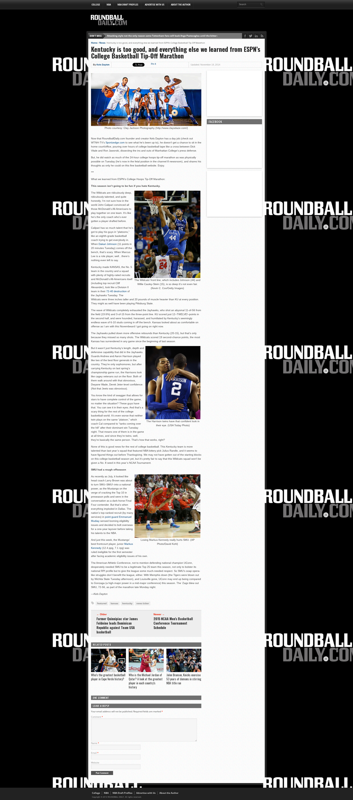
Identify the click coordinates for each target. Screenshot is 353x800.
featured (102, 603)
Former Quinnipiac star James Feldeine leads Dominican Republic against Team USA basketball (117, 625)
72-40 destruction (116, 291)
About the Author (180, 4)
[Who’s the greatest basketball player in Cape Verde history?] (108, 671)
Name (95, 743)
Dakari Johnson (108, 244)
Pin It (153, 64)
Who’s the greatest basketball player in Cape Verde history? (108, 677)
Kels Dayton (103, 64)
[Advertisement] (198, 20)
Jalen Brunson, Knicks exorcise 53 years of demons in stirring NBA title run (183, 679)
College (96, 4)
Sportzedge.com (115, 142)
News (102, 42)
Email (95, 752)
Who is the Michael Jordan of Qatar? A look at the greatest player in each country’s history (146, 681)
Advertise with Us (154, 4)
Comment (97, 716)
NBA (109, 4)
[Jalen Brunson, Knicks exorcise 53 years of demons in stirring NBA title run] (183, 671)
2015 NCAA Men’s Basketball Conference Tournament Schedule (173, 623)
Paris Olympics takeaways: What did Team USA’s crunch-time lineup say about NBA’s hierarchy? (159, 35)
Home (94, 42)
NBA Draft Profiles (127, 4)
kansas (114, 603)
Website (95, 762)
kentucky (127, 603)
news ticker (142, 603)
